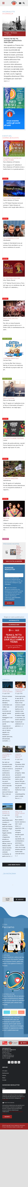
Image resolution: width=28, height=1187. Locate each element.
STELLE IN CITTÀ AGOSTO (7, 691)
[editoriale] (14, 931)
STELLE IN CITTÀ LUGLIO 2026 (20, 813)
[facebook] (9, 1062)
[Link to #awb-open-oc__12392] (5, 3)
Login (21, 1127)
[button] (3, 51)
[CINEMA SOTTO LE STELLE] (20, 749)
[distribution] (14, 970)
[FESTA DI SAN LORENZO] (20, 685)
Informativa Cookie (11, 1127)
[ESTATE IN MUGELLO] (7, 806)
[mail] (15, 1062)
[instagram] (12, 1062)
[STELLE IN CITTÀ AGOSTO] (7, 685)
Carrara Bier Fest (11, 358)
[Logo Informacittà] (14, 1)
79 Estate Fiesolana (11, 198)
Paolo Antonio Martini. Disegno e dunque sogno (19, 550)
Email (6, 572)
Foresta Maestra (10, 478)
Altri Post (7, 899)
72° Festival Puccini (11, 278)
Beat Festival (9, 398)
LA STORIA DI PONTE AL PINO (7, 755)
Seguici (20, 899)
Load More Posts (14, 864)
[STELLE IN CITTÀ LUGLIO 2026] (20, 806)
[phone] (19, 1062)
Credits (18, 1127)
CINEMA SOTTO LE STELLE (18, 755)
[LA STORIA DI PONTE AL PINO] (7, 749)
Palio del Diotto (10, 318)
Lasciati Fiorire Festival (13, 438)
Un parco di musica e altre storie (12, 159)
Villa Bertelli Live (11, 238)
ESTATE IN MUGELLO (5, 812)
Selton (6, 518)
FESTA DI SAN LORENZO (20, 691)
